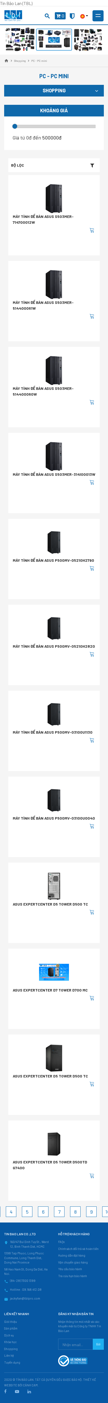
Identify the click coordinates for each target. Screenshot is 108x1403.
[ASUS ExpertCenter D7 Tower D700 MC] (54, 972)
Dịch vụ (9, 1335)
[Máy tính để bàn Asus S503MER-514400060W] (54, 370)
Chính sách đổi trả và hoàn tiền (78, 1248)
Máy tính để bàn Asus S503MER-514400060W (43, 391)
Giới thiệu (10, 1321)
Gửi (98, 1344)
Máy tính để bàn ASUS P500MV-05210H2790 (53, 560)
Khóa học (10, 1342)
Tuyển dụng (12, 1362)
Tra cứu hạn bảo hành (72, 1276)
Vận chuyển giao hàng (73, 1262)
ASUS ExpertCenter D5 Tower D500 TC (50, 904)
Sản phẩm (10, 1328)
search (47, 16)
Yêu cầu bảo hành (70, 1269)
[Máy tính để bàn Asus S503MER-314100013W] (54, 456)
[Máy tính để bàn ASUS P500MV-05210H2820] (54, 628)
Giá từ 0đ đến (26, 137)
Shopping (11, 1349)
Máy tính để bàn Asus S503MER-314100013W (54, 474)
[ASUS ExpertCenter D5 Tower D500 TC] (54, 886)
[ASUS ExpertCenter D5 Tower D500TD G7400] (54, 1144)
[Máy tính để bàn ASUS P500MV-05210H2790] (54, 542)
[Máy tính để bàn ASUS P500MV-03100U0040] (54, 800)
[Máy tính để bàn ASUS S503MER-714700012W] (54, 199)
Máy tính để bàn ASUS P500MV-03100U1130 (52, 732)
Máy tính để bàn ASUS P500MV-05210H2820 (54, 646)
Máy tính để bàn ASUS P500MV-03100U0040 (54, 818)
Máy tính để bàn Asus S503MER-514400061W (43, 305)
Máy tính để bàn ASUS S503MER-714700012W (43, 219)
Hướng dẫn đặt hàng (71, 1255)
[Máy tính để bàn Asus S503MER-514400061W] (54, 284)
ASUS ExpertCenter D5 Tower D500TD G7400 (50, 1165)
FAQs (61, 1242)
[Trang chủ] (6, 60)
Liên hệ (9, 1355)
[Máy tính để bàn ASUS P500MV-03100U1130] (54, 714)
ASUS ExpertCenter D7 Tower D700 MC (50, 990)
